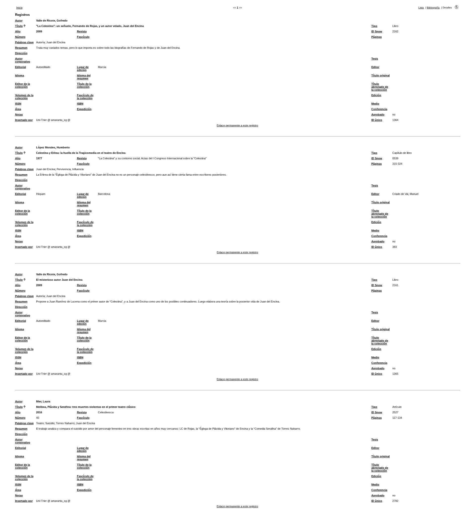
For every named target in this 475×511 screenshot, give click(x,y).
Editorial (20, 67)
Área (18, 109)
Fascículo (83, 36)
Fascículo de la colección (85, 97)
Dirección (21, 53)
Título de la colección (84, 85)
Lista (421, 7)
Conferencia (379, 109)
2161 (395, 285)
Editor (375, 67)
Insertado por (24, 119)
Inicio (19, 7)
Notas (19, 114)
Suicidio (49, 423)
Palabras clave (24, 42)
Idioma (19, 75)
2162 (395, 31)
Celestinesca (106, 412)
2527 (395, 412)
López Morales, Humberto (53, 147)
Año (18, 31)
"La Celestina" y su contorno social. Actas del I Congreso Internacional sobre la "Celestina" (152, 158)
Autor (19, 20)
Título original (380, 75)
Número (20, 36)
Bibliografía (433, 7)
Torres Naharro (65, 423)
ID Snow (376, 31)
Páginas (376, 36)
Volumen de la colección (24, 97)
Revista (82, 31)
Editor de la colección (22, 85)
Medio (375, 103)
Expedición (84, 109)
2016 (39, 412)
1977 (39, 158)
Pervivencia (64, 169)
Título (19, 25)
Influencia (78, 169)
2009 (39, 31)
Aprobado (377, 114)
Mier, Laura (43, 401)
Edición (376, 95)
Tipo (374, 25)
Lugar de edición (83, 68)
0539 (395, 158)
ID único (376, 119)
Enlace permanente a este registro (237, 125)
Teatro (40, 423)
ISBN (80, 103)
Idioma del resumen (84, 77)
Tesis (374, 58)
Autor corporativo (22, 60)
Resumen (21, 47)
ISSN (18, 103)
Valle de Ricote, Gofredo (52, 20)
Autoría (40, 42)
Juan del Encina (55, 42)
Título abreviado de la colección (379, 86)
